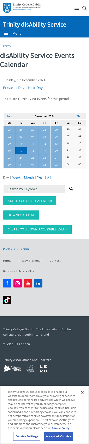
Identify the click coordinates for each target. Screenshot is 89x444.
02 (9, 136)
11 (32, 143)
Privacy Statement (30, 260)
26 (21, 129)
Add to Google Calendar (30, 201)
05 (44, 136)
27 (32, 129)
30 (9, 164)
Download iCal (21, 215)
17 (21, 150)
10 (21, 143)
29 (56, 129)
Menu (17, 33)
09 (9, 143)
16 (9, 150)
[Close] (82, 392)
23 (9, 157)
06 (56, 136)
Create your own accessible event (37, 229)
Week (17, 177)
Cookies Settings (27, 436)
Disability (9, 248)
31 (21, 164)
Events (7, 45)
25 (9, 129)
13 (56, 143)
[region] (44, 415)
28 (44, 129)
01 (32, 164)
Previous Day (14, 87)
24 (21, 157)
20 (56, 150)
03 (21, 136)
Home (7, 260)
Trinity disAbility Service (34, 24)
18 (32, 150)
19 (44, 150)
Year (41, 177)
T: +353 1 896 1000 (16, 344)
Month (29, 177)
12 (44, 143)
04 (32, 136)
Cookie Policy (60, 428)
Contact (55, 260)
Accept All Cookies (58, 436)
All (49, 177)
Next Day (35, 87)
